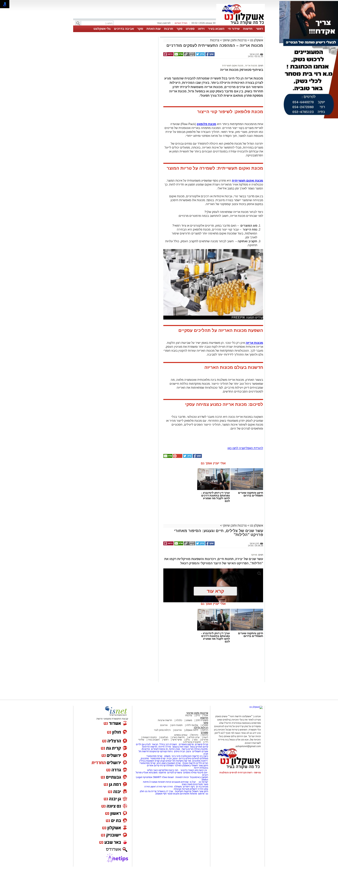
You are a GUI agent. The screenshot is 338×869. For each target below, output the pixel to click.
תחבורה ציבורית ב (192, 742)
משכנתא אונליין (149, 772)
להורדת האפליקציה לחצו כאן (245, 448)
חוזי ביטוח (173, 770)
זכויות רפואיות (182, 777)
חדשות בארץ (178, 737)
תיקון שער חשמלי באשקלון (195, 765)
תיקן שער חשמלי (200, 791)
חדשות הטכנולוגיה (190, 756)
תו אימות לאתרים (159, 749)
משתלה (178, 786)
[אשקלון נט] (256, 707)
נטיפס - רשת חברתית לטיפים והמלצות (240, 772)
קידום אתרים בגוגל (198, 746)
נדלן (198, 715)
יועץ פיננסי (202, 772)
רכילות (205, 730)
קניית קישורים (201, 744)
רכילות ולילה (201, 727)
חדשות (248, 28)
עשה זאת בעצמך (180, 746)
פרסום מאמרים (186, 744)
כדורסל (194, 735)
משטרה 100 (202, 720)
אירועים (164, 725)
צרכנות (214, 40)
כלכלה (179, 720)
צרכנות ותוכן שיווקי (235, 40)
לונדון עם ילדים (143, 744)
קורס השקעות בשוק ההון (169, 763)
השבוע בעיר (216, 28)
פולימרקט (163, 770)
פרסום (201, 793)
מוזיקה (254, 555)
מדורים (204, 739)
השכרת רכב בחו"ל (168, 744)
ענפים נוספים (180, 735)
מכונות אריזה (251, 65)
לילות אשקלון (191, 730)
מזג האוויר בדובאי (189, 770)
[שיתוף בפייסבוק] (210, 55)
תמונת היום (176, 725)
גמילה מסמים (190, 772)
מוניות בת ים (201, 786)
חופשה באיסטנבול (199, 777)
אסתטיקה (147, 777)
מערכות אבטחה (181, 789)
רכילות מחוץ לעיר (162, 730)
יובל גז (193, 782)
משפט (189, 720)
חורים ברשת (187, 749)
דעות (205, 737)
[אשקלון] (240, 25)
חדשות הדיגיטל (149, 746)
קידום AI (146, 749)
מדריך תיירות (164, 746)
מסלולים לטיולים (200, 758)
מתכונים (145, 758)
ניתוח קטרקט (166, 751)
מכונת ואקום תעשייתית (232, 65)
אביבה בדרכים (124, 28)
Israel (171, 777)
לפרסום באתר (164, 23)
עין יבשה (203, 770)
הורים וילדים (202, 763)
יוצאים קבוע (166, 760)
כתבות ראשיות (150, 737)
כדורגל (205, 735)
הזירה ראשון (157, 786)
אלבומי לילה (192, 725)
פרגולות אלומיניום (188, 793)
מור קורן (187, 760)
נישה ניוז (204, 756)
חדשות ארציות (165, 720)
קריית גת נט (150, 791)
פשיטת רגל (177, 760)
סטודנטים (198, 784)
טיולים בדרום (184, 758)
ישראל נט (203, 782)
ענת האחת (154, 28)
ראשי (259, 28)
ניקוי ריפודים (189, 786)
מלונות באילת (201, 749)
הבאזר (155, 744)
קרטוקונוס (154, 751)
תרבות (168, 28)
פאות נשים (187, 784)
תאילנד (178, 765)
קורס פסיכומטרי (157, 758)
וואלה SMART (160, 777)
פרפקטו (162, 772)
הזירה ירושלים (197, 789)
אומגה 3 (153, 782)
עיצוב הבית (185, 751)
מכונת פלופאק (206, 124)
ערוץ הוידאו (194, 737)
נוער (195, 739)
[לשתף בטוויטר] (200, 55)
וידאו (201, 28)
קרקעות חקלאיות (182, 791)
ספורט (190, 28)
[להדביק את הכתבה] (177, 457)
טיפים (177, 751)
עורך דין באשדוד (165, 791)
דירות (196, 767)
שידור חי (234, 28)
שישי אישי (177, 739)
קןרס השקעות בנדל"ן (149, 760)
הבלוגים (164, 737)
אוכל (206, 715)
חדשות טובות (189, 763)
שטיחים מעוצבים (180, 782)
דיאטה (204, 760)
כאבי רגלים (152, 770)
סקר (179, 28)
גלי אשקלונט (102, 28)
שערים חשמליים (200, 751)
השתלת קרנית (167, 765)
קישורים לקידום (174, 772)
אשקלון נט (256, 40)
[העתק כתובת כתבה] (189, 55)
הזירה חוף (168, 786)
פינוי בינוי (175, 756)
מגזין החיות (174, 749)
